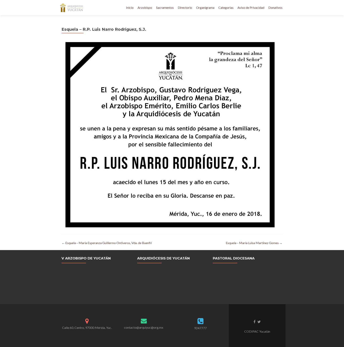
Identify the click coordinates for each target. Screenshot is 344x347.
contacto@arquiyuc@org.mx (143, 327)
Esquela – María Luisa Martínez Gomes (254, 243)
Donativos (275, 7)
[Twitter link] (259, 321)
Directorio (185, 7)
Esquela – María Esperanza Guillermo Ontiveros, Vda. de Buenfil (107, 243)
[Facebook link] (254, 321)
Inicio (130, 7)
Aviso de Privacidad (250, 7)
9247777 (200, 328)
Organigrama (205, 7)
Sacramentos (165, 7)
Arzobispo (145, 7)
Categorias (226, 7)
